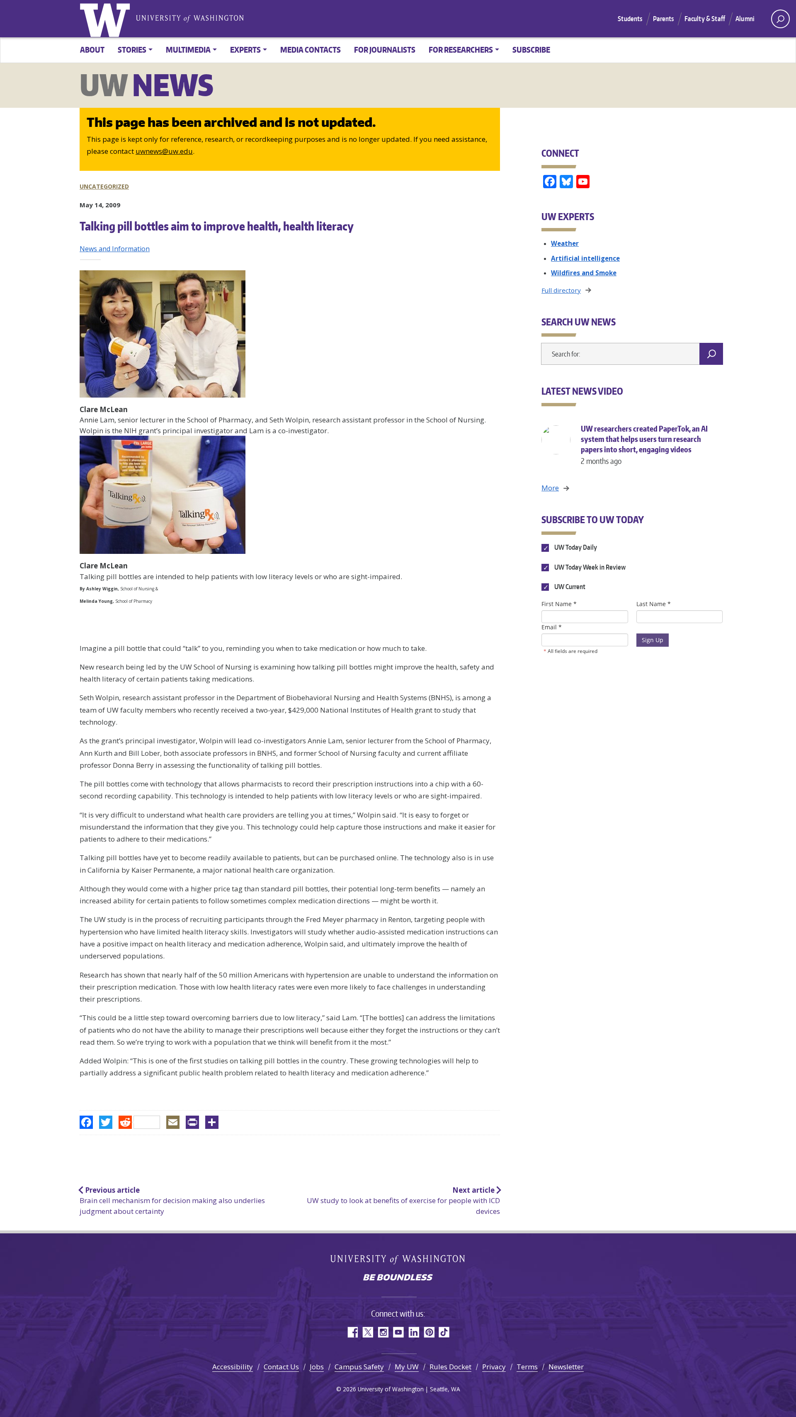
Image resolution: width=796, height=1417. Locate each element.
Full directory (561, 290)
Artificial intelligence (585, 258)
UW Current (569, 586)
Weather (565, 243)
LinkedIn (413, 1332)
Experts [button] (245, 49)
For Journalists (384, 49)
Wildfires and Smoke (583, 273)
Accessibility (232, 1366)
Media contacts (310, 49)
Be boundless (398, 1278)
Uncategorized (104, 186)
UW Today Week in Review (589, 567)
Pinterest (428, 1332)
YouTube (398, 1332)
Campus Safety (359, 1366)
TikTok (444, 1332)
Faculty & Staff (704, 19)
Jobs (317, 1366)
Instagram (382, 1332)
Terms (527, 1366)
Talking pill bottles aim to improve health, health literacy (217, 225)
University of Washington (106, 18)
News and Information (115, 248)
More (550, 488)
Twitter (367, 1332)
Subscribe (531, 49)
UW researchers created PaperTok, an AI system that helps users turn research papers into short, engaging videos (644, 445)
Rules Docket (450, 1366)
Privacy (494, 1366)
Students (630, 19)
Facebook (352, 1332)
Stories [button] (132, 49)
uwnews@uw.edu (164, 151)
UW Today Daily (575, 548)
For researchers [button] (461, 49)
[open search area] (780, 19)
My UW (407, 1366)
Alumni (745, 19)
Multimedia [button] (188, 49)
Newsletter (566, 1366)
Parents (663, 19)
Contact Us (281, 1366)
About (92, 49)
